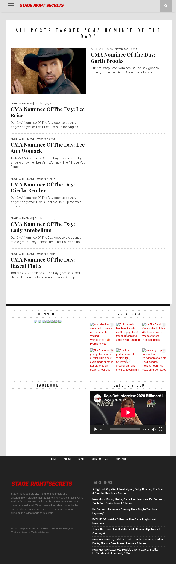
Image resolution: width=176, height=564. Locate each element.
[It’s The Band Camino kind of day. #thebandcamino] (154, 334)
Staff (81, 459)
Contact (121, 459)
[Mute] (154, 429)
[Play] (96, 429)
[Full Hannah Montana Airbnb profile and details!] (128, 334)
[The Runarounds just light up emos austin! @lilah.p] (102, 360)
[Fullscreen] (160, 429)
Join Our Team (100, 459)
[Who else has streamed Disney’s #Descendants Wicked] (102, 334)
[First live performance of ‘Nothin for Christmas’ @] (128, 360)
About (67, 459)
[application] (128, 412)
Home (53, 459)
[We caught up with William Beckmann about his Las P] (154, 360)
